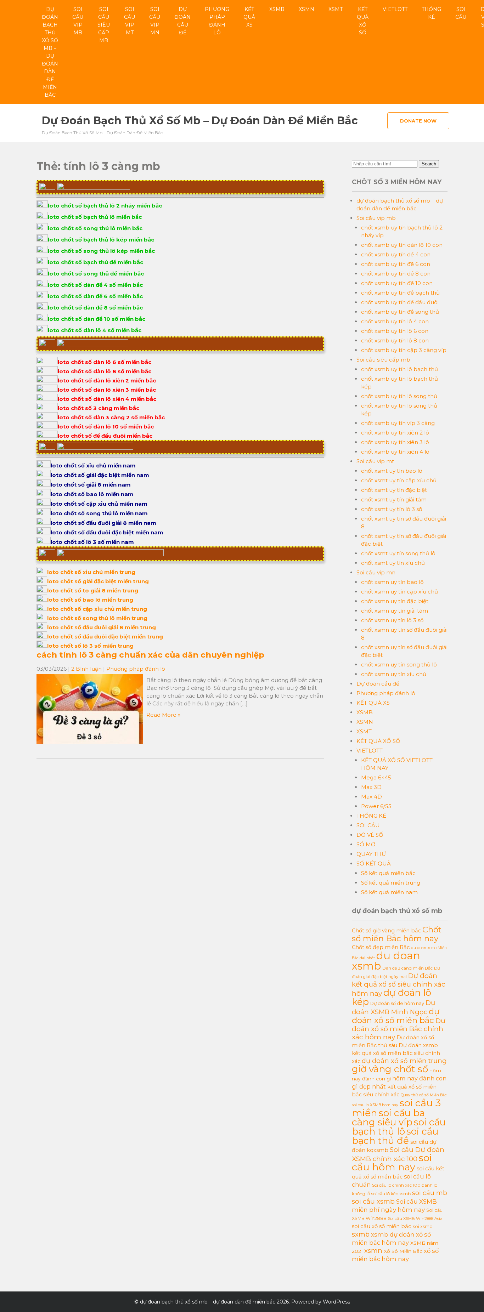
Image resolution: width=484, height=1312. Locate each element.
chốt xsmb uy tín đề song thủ (400, 311)
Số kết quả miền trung (390, 882)
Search (429, 163)
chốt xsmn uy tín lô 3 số (392, 620)
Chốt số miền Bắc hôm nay (396, 934)
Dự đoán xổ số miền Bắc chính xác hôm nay (398, 1029)
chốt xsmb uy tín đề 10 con (397, 283)
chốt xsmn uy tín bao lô (392, 582)
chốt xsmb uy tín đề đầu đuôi (400, 302)
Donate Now (418, 121)
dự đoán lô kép (391, 997)
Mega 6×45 (376, 777)
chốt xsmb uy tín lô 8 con (395, 340)
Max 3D (371, 787)
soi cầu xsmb (373, 1201)
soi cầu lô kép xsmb (391, 1193)
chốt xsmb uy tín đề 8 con (395, 273)
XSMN (306, 9)
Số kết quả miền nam (389, 892)
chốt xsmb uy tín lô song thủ (399, 396)
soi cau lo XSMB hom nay (375, 1105)
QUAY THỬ (371, 854)
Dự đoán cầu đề (182, 21)
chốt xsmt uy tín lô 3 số (391, 509)
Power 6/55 (376, 806)
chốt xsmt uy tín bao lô (391, 470)
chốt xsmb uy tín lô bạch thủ (399, 369)
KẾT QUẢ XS (249, 17)
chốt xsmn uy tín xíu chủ (393, 674)
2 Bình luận (86, 668)
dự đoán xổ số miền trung (404, 1061)
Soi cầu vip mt (129, 21)
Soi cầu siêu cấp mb (103, 25)
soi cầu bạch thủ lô (399, 1127)
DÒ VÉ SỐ (369, 834)
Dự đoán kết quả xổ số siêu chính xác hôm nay (398, 985)
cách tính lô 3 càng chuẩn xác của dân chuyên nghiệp (150, 655)
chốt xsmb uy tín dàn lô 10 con (402, 245)
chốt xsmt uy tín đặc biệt (394, 490)
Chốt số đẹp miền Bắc (381, 947)
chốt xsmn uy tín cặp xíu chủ (399, 591)
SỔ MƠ (366, 844)
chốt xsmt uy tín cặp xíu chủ (399, 480)
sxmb (361, 1234)
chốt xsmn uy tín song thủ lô (399, 664)
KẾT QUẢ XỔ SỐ (362, 21)
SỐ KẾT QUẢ (373, 863)
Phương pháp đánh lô (217, 21)
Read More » (163, 714)
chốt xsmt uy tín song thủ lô (398, 553)
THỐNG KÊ (431, 13)
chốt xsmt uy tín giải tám (394, 499)
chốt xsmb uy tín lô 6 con (394, 331)
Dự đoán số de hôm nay (397, 1003)
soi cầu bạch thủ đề (395, 1136)
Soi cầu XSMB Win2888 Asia (415, 1218)
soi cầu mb (429, 1193)
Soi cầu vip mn (154, 21)
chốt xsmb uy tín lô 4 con (395, 321)
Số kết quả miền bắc (388, 873)
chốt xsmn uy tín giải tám (394, 610)
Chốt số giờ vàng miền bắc (386, 930)
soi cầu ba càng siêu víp (388, 1117)
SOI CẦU (460, 13)
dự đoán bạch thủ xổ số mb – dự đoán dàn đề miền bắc (50, 52)
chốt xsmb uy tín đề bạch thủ (400, 292)
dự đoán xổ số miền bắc (395, 1015)
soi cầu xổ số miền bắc (381, 1226)
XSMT (335, 9)
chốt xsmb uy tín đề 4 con (395, 254)
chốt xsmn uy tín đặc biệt (394, 601)
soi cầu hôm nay (392, 1162)
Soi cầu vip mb (77, 21)
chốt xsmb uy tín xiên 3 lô (395, 442)
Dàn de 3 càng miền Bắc (407, 968)
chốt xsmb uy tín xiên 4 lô (395, 451)
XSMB (277, 9)
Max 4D (371, 796)
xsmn (373, 1250)
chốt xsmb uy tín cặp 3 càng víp (403, 350)
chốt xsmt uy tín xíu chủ (393, 563)
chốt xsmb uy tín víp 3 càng (398, 423)
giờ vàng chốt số (390, 1069)
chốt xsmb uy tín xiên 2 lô (395, 432)
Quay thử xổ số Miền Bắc (424, 1095)
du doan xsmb (386, 960)
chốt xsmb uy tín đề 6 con (395, 264)
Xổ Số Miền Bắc (403, 1251)
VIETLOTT (395, 9)
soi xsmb (423, 1226)
